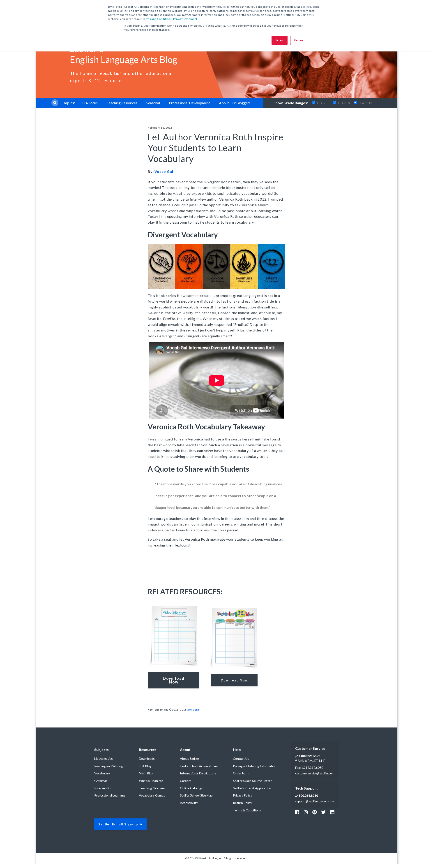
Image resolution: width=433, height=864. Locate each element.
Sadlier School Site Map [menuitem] (196, 795)
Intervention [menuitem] (103, 788)
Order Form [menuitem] (241, 773)
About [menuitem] (185, 749)
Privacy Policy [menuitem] (242, 795)
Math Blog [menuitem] (146, 773)
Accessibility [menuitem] (189, 803)
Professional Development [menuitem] (189, 103)
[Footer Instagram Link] (306, 812)
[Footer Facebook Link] (297, 812)
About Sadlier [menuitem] (189, 758)
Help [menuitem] (237, 749)
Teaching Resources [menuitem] (122, 103)
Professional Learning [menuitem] (109, 795)
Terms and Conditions (157, 19)
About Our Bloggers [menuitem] (235, 103)
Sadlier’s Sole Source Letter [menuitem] (252, 781)
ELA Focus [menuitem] (90, 103)
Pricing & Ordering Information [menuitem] (254, 766)
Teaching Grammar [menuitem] (152, 788)
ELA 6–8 (344, 103)
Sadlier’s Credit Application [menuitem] (252, 788)
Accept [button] (279, 40)
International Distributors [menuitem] (198, 773)
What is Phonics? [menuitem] (151, 781)
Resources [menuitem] (148, 749)
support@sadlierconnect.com (314, 801)
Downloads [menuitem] (147, 758)
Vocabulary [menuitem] (102, 773)
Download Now (234, 680)
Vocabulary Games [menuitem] (152, 795)
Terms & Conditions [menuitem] (247, 810)
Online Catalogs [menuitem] (191, 788)
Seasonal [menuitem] (153, 103)
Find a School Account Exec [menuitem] (199, 766)
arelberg (193, 709)
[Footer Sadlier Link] (332, 812)
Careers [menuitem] (185, 781)
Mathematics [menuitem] (103, 758)
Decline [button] (298, 40)
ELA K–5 (323, 103)
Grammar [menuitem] (100, 781)
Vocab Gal (163, 171)
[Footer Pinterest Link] (314, 812)
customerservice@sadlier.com (314, 773)
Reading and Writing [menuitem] (108, 766)
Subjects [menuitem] (101, 749)
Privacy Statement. (185, 19)
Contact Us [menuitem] (241, 758)
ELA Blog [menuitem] (145, 766)
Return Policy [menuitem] (242, 803)
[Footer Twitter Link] (323, 812)
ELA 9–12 (365, 103)
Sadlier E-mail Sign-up (118, 824)
